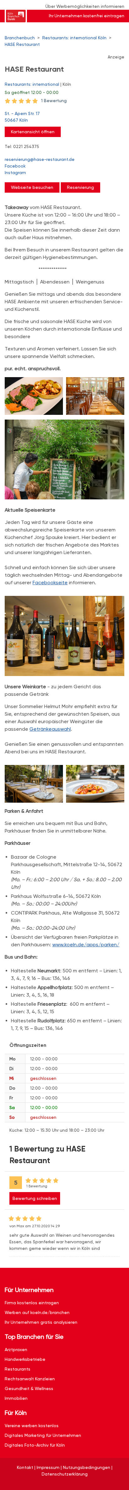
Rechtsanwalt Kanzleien (30, 1378)
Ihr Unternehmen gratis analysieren (41, 1322)
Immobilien (16, 1398)
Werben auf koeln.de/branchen (37, 1312)
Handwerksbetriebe (25, 1359)
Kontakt (25, 1467)
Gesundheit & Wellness (29, 1388)
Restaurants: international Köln (74, 37)
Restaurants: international (32, 84)
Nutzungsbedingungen (86, 1467)
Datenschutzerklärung (65, 1473)
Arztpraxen (16, 1349)
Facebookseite (50, 583)
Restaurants (17, 1369)
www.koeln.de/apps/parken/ (85, 945)
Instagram (15, 172)
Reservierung (80, 187)
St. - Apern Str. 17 (22, 117)
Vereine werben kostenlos (32, 1425)
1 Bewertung (54, 100)
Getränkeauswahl (50, 729)
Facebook (15, 165)
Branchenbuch (20, 37)
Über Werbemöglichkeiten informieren (84, 6)
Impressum (48, 1467)
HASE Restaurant (22, 44)
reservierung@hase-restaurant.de (40, 159)
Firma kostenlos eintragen (32, 1302)
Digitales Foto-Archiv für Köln (35, 1445)
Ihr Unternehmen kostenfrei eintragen (86, 16)
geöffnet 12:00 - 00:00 (32, 92)
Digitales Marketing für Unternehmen (43, 1435)
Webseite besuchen (32, 187)
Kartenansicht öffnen (32, 131)
